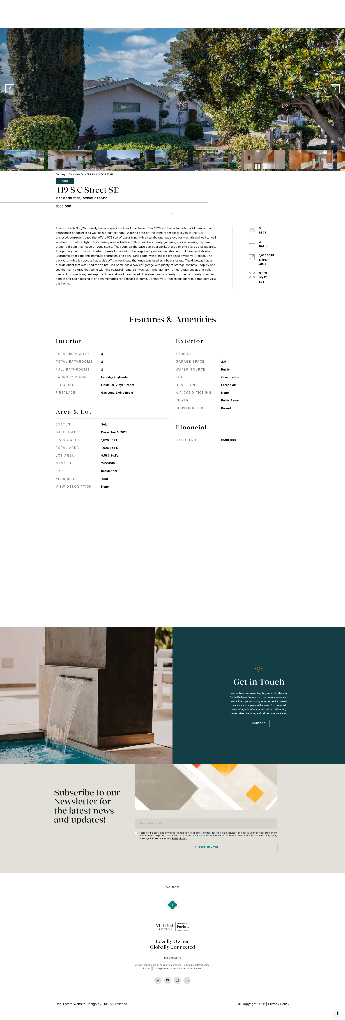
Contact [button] (258, 723)
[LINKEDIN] (187, 980)
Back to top (172, 887)
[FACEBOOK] (158, 980)
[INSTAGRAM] (177, 980)
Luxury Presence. (115, 1004)
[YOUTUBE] (167, 980)
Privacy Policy (179, 838)
